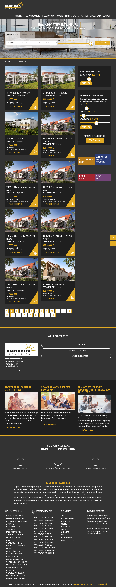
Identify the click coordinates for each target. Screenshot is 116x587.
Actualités (83, 16)
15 (13, 315)
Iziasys (36, 584)
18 (30, 315)
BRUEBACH (53, 284)
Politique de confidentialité (97, 584)
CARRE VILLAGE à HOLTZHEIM (15, 576)
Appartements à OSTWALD (43, 539)
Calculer (86, 83)
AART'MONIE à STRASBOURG (15, 535)
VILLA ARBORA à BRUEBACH (15, 573)
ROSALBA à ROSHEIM (13, 551)
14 (7, 315)
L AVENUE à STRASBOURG (14, 559)
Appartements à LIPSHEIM (43, 534)
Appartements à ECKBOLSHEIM (44, 526)
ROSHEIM (14, 138)
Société (60, 16)
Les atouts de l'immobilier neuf (95, 468)
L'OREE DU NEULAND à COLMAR (16, 565)
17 (24, 315)
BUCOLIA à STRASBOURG (14, 554)
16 (18, 315)
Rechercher (102, 43)
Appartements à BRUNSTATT (44, 520)
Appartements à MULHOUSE (43, 537)
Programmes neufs (32, 16)
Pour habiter (12, 35)
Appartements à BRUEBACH (43, 518)
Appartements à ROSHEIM (43, 545)
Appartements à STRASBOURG (44, 550)
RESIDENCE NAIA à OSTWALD (15, 578)
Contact (106, 16)
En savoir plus (13, 427)
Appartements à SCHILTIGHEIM (44, 548)
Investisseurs (48, 16)
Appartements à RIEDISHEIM (44, 542)
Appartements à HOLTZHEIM (43, 531)
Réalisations (70, 16)
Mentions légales (79, 584)
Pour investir (27, 35)
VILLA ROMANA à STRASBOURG (16, 562)
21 (47, 315)
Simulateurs (95, 16)
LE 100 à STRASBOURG (13, 532)
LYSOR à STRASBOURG (13, 557)
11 (58, 311)
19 (36, 315)
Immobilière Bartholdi (69, 540)
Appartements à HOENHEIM (43, 529)
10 (52, 311)
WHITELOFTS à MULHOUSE (14, 516)
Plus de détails (15, 107)
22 (53, 315)
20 (41, 315)
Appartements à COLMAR (43, 523)
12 (63, 311)
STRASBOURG (18, 93)
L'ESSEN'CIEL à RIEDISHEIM (15, 518)
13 (69, 311)
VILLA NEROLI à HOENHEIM (14, 543)
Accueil (18, 16)
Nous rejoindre (66, 537)
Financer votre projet (20, 468)
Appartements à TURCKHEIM (44, 553)
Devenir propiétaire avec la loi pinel (58, 468)
